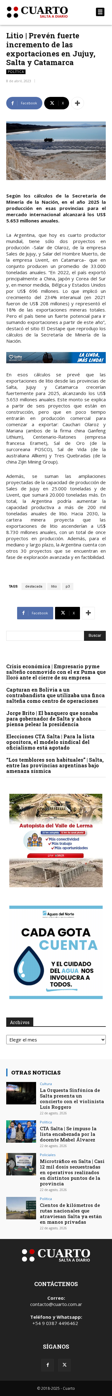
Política (16, 71)
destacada (33, 586)
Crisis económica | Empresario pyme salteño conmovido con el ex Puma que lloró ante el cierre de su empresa (56, 672)
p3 (68, 586)
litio (54, 586)
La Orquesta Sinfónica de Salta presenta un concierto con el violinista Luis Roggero (72, 1098)
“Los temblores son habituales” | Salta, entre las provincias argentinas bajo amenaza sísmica (55, 765)
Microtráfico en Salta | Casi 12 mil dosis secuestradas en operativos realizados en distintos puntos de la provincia (72, 1172)
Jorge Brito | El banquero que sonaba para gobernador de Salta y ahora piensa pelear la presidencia (52, 718)
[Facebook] (47, 1365)
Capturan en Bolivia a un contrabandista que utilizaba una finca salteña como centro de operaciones (55, 695)
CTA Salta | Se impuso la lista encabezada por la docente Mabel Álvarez (68, 1134)
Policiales (47, 1154)
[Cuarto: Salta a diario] (41, 12)
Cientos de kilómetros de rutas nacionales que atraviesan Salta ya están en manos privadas (71, 1213)
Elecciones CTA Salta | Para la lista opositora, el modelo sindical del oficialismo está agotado (50, 742)
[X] (64, 1365)
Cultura (46, 1083)
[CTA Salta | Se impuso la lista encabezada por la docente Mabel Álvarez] (21, 1131)
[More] (77, 103)
